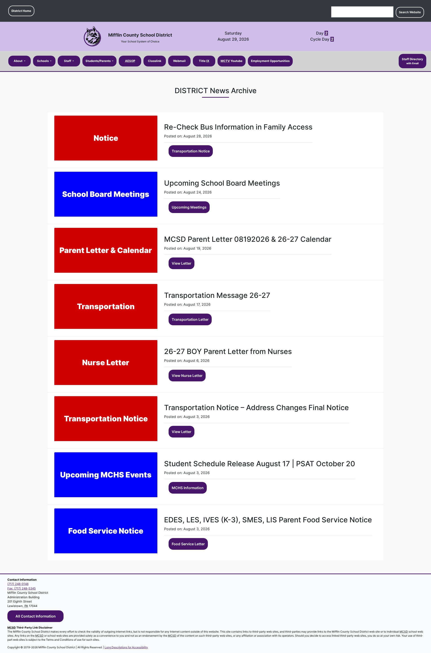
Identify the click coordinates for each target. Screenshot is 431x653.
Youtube (231, 61)
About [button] (18, 61)
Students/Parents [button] (98, 61)
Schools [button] (43, 61)
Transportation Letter (190, 319)
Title (204, 61)
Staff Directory (412, 61)
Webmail (179, 61)
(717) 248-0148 (18, 584)
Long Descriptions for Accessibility (126, 647)
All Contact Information (35, 616)
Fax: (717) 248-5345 (21, 588)
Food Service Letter (188, 544)
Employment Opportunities (270, 61)
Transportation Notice (191, 151)
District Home (21, 11)
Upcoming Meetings (189, 207)
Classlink (154, 61)
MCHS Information (188, 488)
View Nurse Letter (187, 375)
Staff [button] (68, 61)
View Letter (181, 263)
